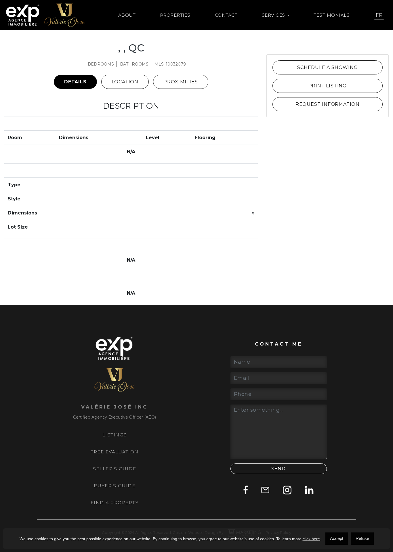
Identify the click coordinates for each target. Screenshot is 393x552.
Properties (175, 15)
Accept (336, 538)
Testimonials (332, 15)
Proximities (180, 82)
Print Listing (327, 86)
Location (125, 82)
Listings (114, 435)
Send (278, 468)
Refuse (362, 538)
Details (75, 82)
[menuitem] (379, 15)
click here (311, 538)
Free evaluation (114, 452)
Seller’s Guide (114, 468)
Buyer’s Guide (115, 485)
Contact (226, 15)
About (127, 15)
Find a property (115, 502)
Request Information (327, 104)
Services (273, 15)
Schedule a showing (327, 67)
